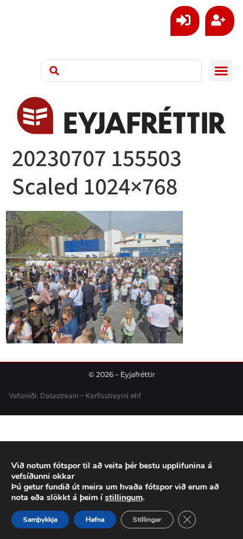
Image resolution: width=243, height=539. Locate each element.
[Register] (219, 21)
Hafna (95, 519)
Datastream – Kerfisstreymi (83, 395)
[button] (221, 70)
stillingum (124, 497)
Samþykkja (40, 519)
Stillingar (147, 519)
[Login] (184, 21)
